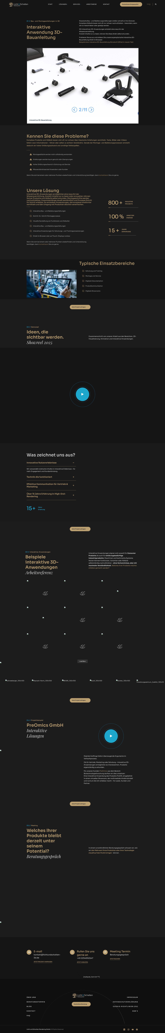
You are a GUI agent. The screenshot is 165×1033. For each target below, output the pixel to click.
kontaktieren (103, 175)
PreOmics (104, 771)
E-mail (38, 951)
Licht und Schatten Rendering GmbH (38, 1029)
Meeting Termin (120, 951)
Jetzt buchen (115, 959)
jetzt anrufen (82, 962)
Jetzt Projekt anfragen (43, 962)
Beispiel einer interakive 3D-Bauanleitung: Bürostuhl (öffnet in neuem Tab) (106, 42)
